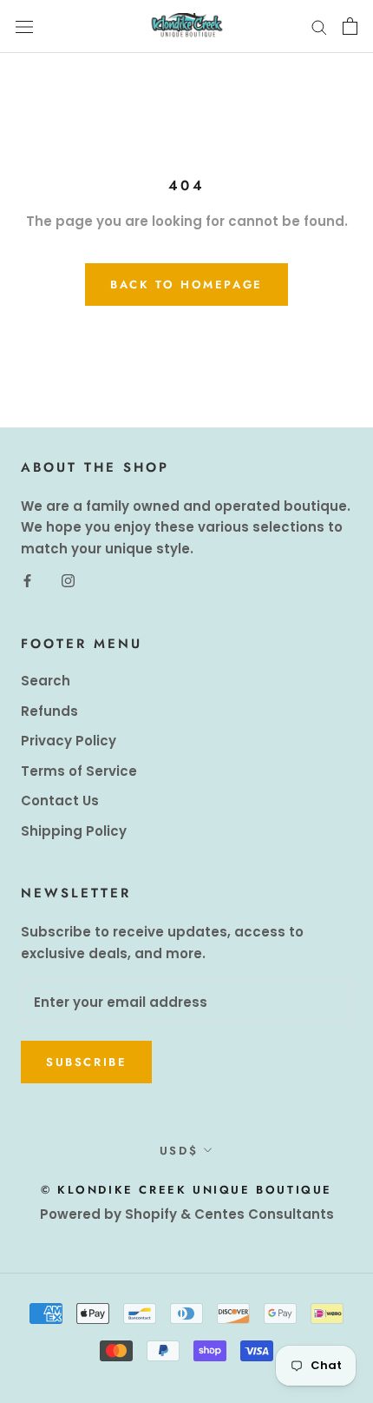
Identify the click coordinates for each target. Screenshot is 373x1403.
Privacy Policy (68, 740)
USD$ (179, 1150)
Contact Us (60, 800)
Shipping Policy (74, 831)
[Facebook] (27, 581)
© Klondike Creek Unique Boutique (186, 1189)
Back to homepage (186, 284)
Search (45, 681)
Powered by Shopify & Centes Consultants (187, 1214)
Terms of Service (79, 771)
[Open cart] (350, 26)
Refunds (49, 711)
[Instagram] (68, 581)
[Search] (319, 26)
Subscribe (86, 1062)
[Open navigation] (24, 26)
